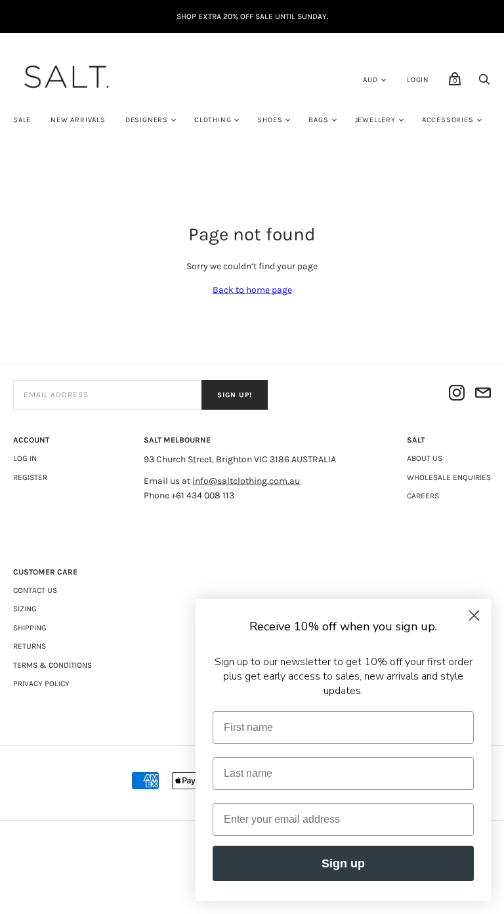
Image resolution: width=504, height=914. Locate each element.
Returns (29, 646)
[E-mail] (483, 395)
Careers (423, 495)
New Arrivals (78, 120)
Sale (22, 120)
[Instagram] (457, 395)
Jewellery (375, 120)
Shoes (269, 120)
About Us (424, 458)
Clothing (212, 120)
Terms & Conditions (52, 665)
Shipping (30, 627)
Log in (25, 458)
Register (30, 477)
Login (418, 80)
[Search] (484, 83)
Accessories (448, 120)
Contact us (35, 590)
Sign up (343, 863)
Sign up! (234, 395)
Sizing (25, 608)
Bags (318, 120)
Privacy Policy (41, 683)
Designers (146, 120)
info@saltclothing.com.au (246, 481)
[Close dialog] (474, 615)
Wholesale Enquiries (449, 477)
